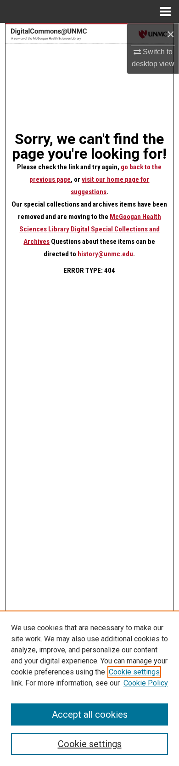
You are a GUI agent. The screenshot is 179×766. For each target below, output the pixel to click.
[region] (89, 688)
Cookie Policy (145, 683)
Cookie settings (134, 672)
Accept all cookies (90, 714)
